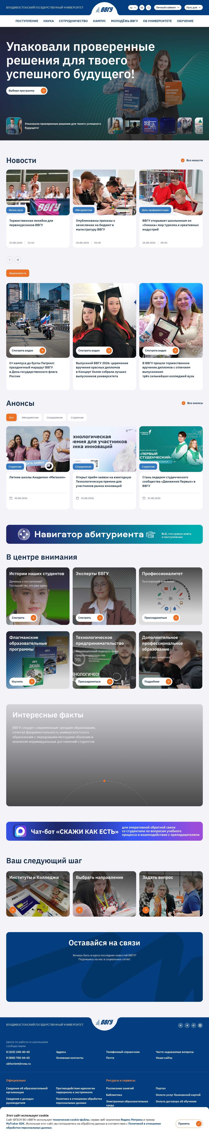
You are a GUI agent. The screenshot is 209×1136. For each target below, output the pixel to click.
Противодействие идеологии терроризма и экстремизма (75, 1090)
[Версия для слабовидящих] (142, 7)
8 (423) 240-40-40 (18, 1052)
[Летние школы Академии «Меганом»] (38, 467)
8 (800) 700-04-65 (18, 1058)
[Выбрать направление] (79, 910)
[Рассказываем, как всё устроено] (115, 125)
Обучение (185, 21)
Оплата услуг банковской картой (178, 1095)
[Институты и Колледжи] (12, 910)
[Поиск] (148, 7)
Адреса (61, 1052)
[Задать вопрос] (145, 910)
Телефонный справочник (123, 1052)
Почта (110, 1058)
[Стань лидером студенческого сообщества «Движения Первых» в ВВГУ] (171, 467)
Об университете (157, 21)
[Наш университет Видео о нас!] (185, 125)
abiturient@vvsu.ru (18, 1063)
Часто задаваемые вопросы (175, 1052)
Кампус (99, 21)
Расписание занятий (120, 1088)
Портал (161, 1088)
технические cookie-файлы (71, 1119)
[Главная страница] (104, 10)
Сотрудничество (73, 21)
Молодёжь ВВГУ (124, 21)
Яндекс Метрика (132, 1119)
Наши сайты (164, 1058)
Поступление (27, 21)
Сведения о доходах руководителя (20, 1101)
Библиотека (114, 1095)
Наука (48, 21)
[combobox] (133, 7)
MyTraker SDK (15, 1123)
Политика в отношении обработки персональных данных (79, 1101)
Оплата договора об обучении (176, 1101)
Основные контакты (69, 1058)
